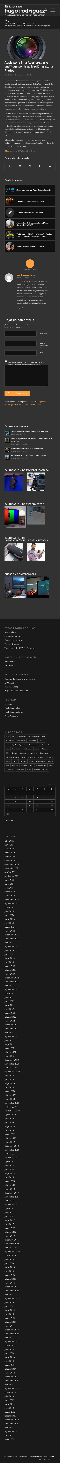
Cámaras (45, 749)
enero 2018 (10, 1188)
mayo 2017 (10, 1220)
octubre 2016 (11, 1247)
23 (8, 810)
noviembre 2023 (12, 938)
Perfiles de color (12, 644)
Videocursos (10, 769)
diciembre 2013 (12, 1376)
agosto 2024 (10, 907)
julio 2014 (9, 1349)
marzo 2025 (10, 891)
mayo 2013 (10, 1403)
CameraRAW (32, 740)
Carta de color (34, 745)
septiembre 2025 (12, 875)
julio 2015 (9, 1302)
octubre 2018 (11, 1153)
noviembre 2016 (12, 1243)
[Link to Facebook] (36, 1459)
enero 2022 (10, 1020)
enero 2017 (10, 1235)
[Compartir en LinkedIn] (40, 166)
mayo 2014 (10, 1357)
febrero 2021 (10, 1051)
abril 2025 (9, 887)
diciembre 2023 (12, 934)
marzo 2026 (10, 852)
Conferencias (27, 749)
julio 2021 (9, 1040)
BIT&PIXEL (10, 740)
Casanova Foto (46, 745)
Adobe (14, 736)
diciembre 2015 (12, 1286)
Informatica (44, 753)
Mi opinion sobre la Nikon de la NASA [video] (27, 448)
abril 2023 (9, 962)
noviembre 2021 (12, 1028)
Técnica (29, 75)
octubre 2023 (11, 942)
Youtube (37, 769)
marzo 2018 (10, 1181)
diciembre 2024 (12, 899)
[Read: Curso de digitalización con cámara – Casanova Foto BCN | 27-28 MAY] (7, 440)
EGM (7, 753)
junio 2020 (9, 1079)
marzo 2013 (10, 1411)
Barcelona (22, 736)
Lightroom (31, 757)
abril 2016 (9, 1270)
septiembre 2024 (12, 903)
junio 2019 (9, 1122)
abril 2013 (9, 1407)
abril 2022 (9, 1008)
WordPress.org (11, 715)
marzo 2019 (10, 1134)
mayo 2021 (10, 1044)
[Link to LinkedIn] (44, 1459)
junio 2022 (9, 1001)
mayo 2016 (10, 1267)
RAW (19, 151)
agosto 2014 (10, 1345)
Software (32, 151)
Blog (7, 20)
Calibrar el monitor (13, 636)
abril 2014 (9, 1360)
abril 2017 (9, 1224)
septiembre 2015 (12, 1298)
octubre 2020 (11, 1067)
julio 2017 (9, 1212)
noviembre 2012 (12, 1423)
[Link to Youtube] (40, 1459)
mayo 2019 (10, 1126)
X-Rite (29, 769)
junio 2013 (9, 1400)
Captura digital (11, 745)
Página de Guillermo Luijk (16, 690)
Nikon (15, 761)
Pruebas (50, 761)
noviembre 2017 (12, 1196)
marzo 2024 (10, 926)
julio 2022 (9, 997)
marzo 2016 (10, 1274)
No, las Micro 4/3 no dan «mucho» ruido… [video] (28, 456)
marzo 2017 (10, 1227)
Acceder (8, 704)
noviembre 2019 (12, 1102)
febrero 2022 (10, 1016)
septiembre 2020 (12, 1071)
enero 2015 (10, 1325)
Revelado (25, 151)
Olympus (23, 761)
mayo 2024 (10, 918)
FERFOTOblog (11, 686)
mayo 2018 (10, 1173)
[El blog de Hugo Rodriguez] (25, 10)
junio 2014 (9, 1353)
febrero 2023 (10, 969)
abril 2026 (9, 848)
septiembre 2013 (12, 1388)
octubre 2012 (11, 1427)
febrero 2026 (10, 856)
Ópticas (45, 769)
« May (7, 820)
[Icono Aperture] (26, 47)
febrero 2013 (10, 1415)
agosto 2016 (10, 1255)
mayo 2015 (10, 1310)
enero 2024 (10, 930)
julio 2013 (9, 1396)
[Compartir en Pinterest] (30, 166)
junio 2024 (9, 915)
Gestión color (32, 753)
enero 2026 (10, 860)
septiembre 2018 (12, 1157)
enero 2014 (10, 1372)
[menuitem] (44, 10)
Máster (8, 761)
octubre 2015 (11, 1294)
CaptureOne (22, 745)
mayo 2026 (10, 844)
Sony (31, 765)
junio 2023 (9, 954)
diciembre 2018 (12, 1145)
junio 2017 (9, 1216)
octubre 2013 (11, 1384)
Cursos (37, 749)
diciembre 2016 (12, 1239)
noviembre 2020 (12, 1063)
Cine (7, 749)
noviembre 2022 (12, 981)
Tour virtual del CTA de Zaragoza (20, 647)
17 (15, 806)
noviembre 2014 (12, 1333)
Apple (15, 151)
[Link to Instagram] (53, 1459)
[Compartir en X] (20, 166)
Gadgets (23, 753)
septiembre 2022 (12, 989)
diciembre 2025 (12, 864)
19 (30, 806)
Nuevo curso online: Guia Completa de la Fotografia (29, 431)
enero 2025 (10, 895)
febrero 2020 (10, 1094)
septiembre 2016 (12, 1251)
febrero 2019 (10, 1138)
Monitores (49, 757)
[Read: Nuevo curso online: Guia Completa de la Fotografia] (7, 433)
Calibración (21, 740)
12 (30, 801)
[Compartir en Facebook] (10, 166)
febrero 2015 (10, 1321)
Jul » (13, 820)
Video (51, 765)
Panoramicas (40, 761)
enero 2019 (10, 1141)
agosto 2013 (10, 1392)
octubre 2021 (11, 1032)
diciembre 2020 (12, 1059)
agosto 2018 (10, 1161)
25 (23, 810)
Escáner (14, 753)
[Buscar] (44, 10)
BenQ (44, 736)
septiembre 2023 (12, 946)
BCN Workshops (33, 736)
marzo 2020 (10, 1091)
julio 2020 (9, 1075)
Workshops (20, 769)
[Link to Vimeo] (49, 1459)
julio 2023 (9, 950)
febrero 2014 (10, 1368)
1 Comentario (19, 75)
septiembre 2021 (12, 1036)
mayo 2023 (10, 958)
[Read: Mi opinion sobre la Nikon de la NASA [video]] (7, 450)
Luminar (40, 757)
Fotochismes (10, 661)
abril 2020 (9, 1087)
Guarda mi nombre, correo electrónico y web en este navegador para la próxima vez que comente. (26, 363)
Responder (20, 308)
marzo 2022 (10, 1012)
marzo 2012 (10, 1439)
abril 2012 (9, 1435)
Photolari (9, 665)
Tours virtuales (41, 765)
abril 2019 (9, 1130)
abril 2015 (9, 1313)
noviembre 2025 (12, 868)
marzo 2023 (10, 965)
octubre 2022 (11, 985)
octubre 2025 (11, 872)
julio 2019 (9, 1118)
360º (7, 736)
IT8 (23, 757)
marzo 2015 (10, 1317)
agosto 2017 (10, 1208)
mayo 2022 (10, 1005)
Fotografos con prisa (14, 640)
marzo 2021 (10, 1048)
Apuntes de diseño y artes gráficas (20, 678)
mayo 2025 (10, 883)
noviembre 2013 (12, 1380)
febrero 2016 (10, 1278)
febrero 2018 (10, 1184)
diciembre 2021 (12, 1024)
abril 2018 (9, 1177)
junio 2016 (9, 1263)
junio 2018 (9, 1169)
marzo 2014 (10, 1364)
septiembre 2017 (12, 1204)
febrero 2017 (10, 1231)
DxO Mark (9, 682)
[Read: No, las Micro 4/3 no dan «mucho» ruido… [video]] (7, 457)
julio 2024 (9, 911)
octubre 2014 (11, 1337)
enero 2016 (10, 1282)
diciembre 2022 (12, 977)
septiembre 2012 (12, 1431)
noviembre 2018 (12, 1149)
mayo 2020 (10, 1083)
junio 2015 (9, 1306)
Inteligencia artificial (13, 757)
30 (8, 814)
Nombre (43, 333)
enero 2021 (10, 1055)
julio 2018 (9, 1165)
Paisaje (31, 761)
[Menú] (51, 10)
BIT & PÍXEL (11, 632)
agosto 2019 (10, 1114)
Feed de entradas (12, 707)
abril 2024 (9, 922)
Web (41, 353)
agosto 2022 (10, 993)
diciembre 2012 (12, 1419)
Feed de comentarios (14, 711)
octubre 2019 (11, 1106)
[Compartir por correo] (50, 166)
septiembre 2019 (12, 1110)
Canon (41, 740)
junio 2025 (9, 879)
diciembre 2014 (12, 1329)
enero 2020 (10, 1098)
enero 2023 (10, 973)
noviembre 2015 (12, 1290)
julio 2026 (9, 840)
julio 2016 (9, 1259)
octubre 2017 (11, 1200)
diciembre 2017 (12, 1192)
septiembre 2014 (12, 1341)
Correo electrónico (44, 345)
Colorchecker (16, 749)
